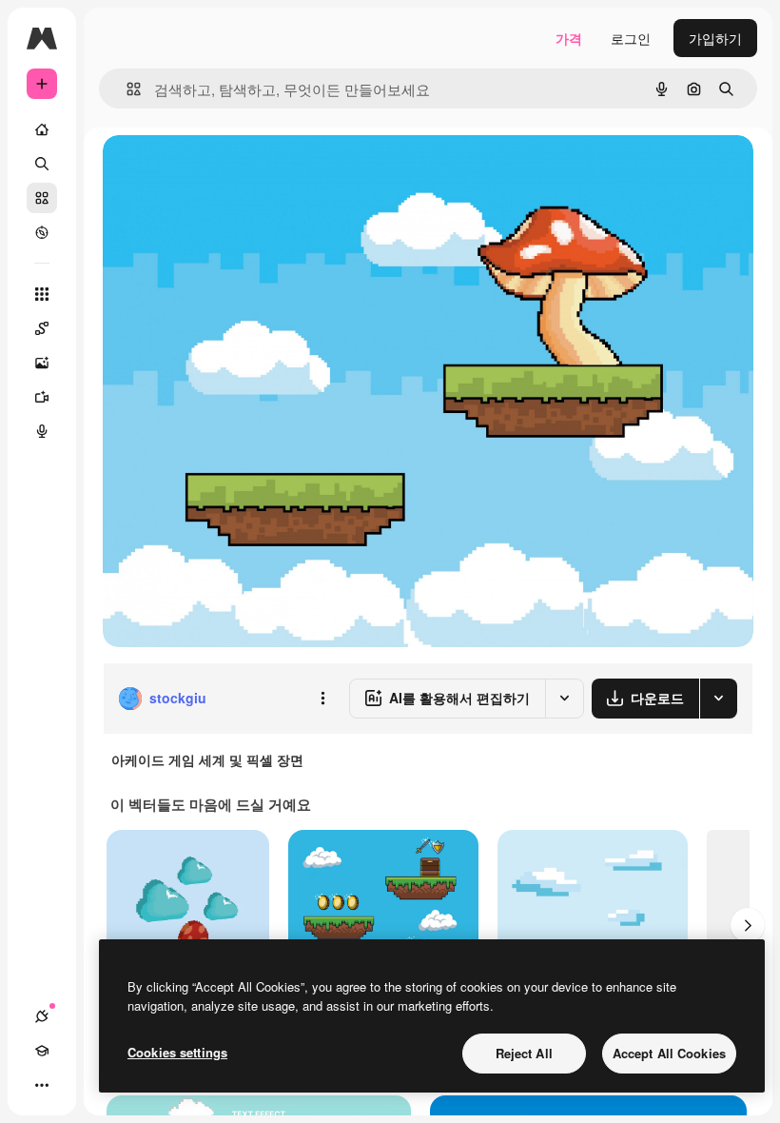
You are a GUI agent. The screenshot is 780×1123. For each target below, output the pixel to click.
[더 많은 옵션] (322, 699)
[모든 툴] (42, 294)
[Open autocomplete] (126, 89)
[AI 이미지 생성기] (42, 362)
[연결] (42, 1016)
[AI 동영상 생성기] (42, 397)
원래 (212, 171)
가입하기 (715, 38)
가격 (569, 38)
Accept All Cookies (669, 1053)
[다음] (748, 925)
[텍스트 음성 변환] (42, 431)
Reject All (524, 1053)
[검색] (42, 163)
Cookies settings (177, 1052)
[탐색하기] (42, 232)
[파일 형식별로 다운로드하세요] (718, 699)
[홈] (42, 129)
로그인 (631, 38)
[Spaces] (42, 328)
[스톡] (42, 198)
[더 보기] (42, 1085)
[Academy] (42, 1050)
